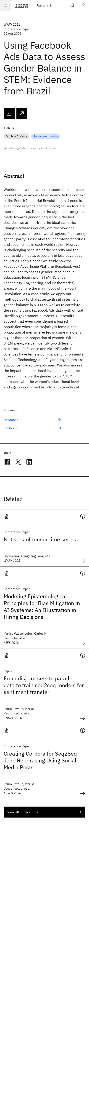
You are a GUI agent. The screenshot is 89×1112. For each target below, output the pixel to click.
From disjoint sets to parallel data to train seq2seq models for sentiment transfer (44, 685)
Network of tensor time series (40, 539)
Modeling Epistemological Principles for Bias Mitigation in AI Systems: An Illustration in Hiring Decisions (42, 606)
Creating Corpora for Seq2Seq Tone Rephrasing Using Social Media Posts (40, 760)
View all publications (22, 812)
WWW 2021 (12, 24)
